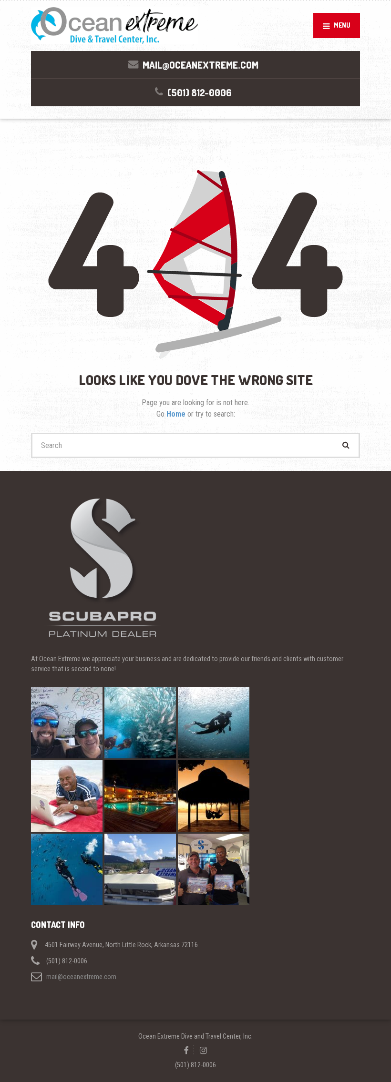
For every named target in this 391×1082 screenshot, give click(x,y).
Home (176, 414)
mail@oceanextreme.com (81, 976)
